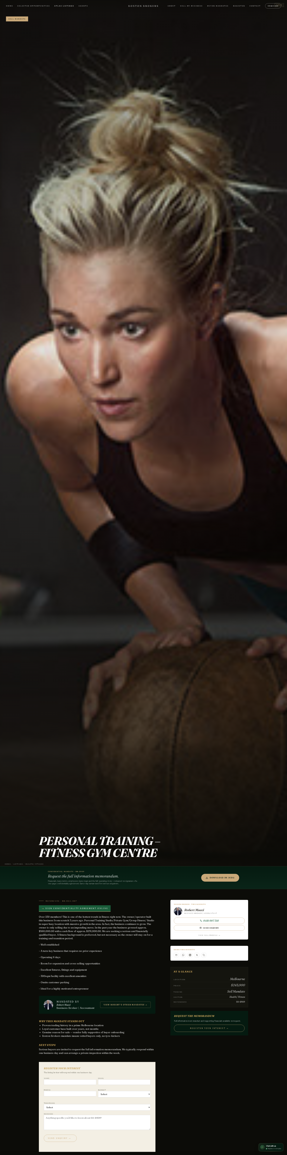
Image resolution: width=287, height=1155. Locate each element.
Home (9, 6)
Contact (255, 6)
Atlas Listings (64, 6)
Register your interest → (209, 1028)
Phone (47, 1090)
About (172, 6)
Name (46, 1078)
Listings (18, 864)
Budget (102, 1090)
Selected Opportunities (33, 6)
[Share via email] (176, 955)
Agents (83, 6)
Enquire (273, 6)
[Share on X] (197, 955)
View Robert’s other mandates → (125, 1005)
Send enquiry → (59, 1138)
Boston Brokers (143, 5)
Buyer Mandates (218, 6)
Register (239, 6)
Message (48, 1114)
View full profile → (209, 935)
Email (101, 1078)
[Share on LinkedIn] (190, 955)
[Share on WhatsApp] (183, 955)
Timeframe (49, 1103)
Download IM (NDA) (222, 878)
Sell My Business (191, 6)
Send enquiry (211, 928)
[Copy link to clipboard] (203, 955)
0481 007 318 (211, 920)
